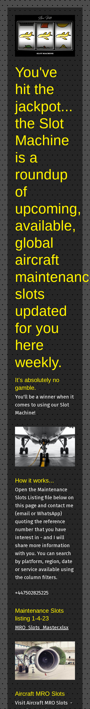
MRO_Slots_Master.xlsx (41, 627)
